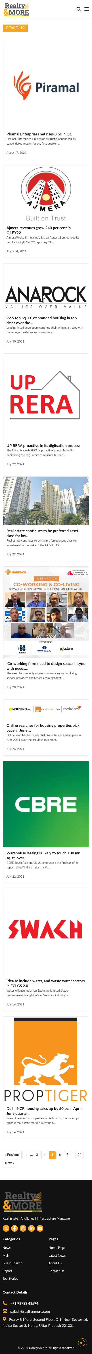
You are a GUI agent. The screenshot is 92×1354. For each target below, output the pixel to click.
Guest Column (12, 1263)
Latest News (57, 1255)
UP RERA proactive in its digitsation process (43, 446)
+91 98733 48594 (23, 1303)
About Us (55, 1263)
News (6, 1248)
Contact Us (56, 1271)
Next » (9, 1163)
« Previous (12, 1155)
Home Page (57, 1248)
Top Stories (10, 1278)
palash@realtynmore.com (29, 1311)
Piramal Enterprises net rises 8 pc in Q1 (39, 134)
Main (6, 1255)
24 (79, 1155)
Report (7, 1271)
